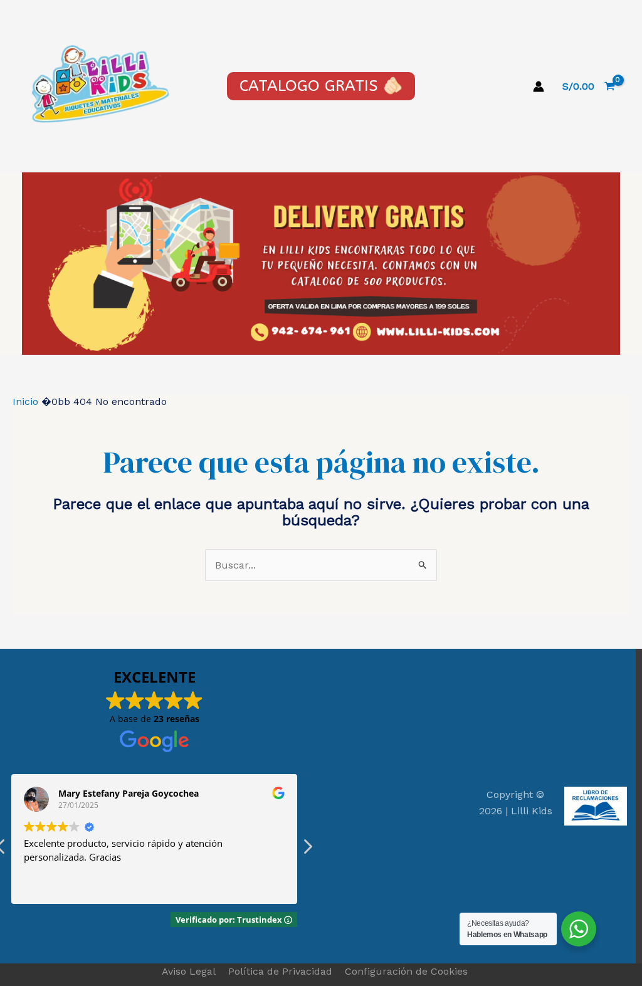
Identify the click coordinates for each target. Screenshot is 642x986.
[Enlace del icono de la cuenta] (538, 86)
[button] (307, 850)
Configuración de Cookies (406, 971)
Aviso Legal (189, 971)
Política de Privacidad (280, 971)
